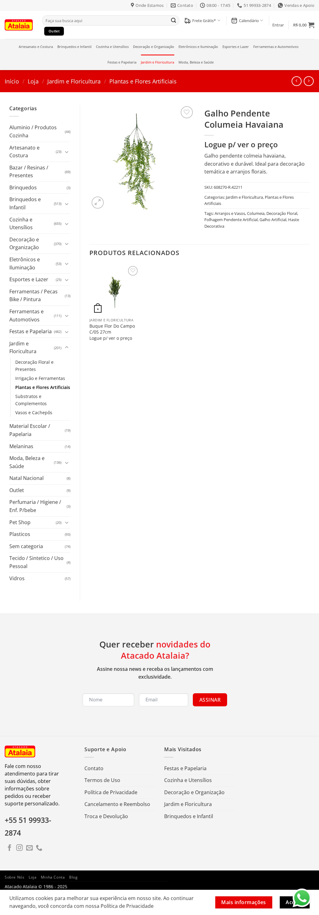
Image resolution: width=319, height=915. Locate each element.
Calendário (249, 20)
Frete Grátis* (204, 20)
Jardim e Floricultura (157, 62)
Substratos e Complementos (31, 399)
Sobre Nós (15, 877)
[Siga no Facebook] (9, 848)
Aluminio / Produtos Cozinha (33, 131)
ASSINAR (210, 699)
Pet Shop (20, 522)
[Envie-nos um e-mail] (29, 848)
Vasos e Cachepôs (33, 412)
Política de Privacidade (110, 792)
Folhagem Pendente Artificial (231, 219)
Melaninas (21, 446)
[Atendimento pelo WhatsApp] (302, 898)
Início (12, 81)
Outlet (16, 490)
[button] (278, 25)
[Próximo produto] (296, 81)
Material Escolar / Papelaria (29, 430)
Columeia (255, 213)
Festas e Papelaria (121, 62)
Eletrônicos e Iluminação (198, 46)
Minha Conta (53, 877)
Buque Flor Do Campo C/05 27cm (112, 329)
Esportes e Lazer (235, 46)
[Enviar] (173, 20)
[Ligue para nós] (39, 848)
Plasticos (19, 534)
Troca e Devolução (106, 816)
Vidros (17, 578)
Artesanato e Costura (36, 46)
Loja (33, 81)
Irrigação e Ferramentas (40, 378)
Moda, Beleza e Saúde (196, 62)
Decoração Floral (281, 213)
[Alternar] (66, 151)
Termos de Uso (102, 780)
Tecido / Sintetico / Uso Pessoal (36, 562)
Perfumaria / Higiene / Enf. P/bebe (35, 506)
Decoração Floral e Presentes (34, 365)
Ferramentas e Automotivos (275, 46)
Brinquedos (23, 187)
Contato (93, 768)
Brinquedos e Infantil (74, 46)
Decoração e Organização (153, 46)
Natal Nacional (26, 478)
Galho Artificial (272, 219)
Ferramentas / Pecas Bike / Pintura (33, 295)
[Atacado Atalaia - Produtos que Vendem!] (19, 24)
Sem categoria (26, 546)
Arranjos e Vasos (230, 213)
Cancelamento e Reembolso (117, 804)
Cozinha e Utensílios (112, 46)
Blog (73, 877)
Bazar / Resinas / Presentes (28, 171)
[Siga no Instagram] (19, 848)
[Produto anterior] (308, 81)
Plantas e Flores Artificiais (143, 81)
